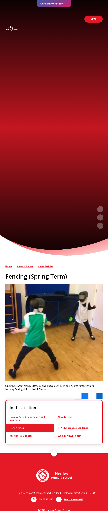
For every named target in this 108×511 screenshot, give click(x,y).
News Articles (45, 266)
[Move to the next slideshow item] (100, 217)
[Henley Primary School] (11, 16)
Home (8, 266)
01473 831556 (46, 499)
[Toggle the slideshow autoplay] (100, 226)
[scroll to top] (54, 453)
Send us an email (73, 499)
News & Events (25, 266)
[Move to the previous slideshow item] (100, 209)
